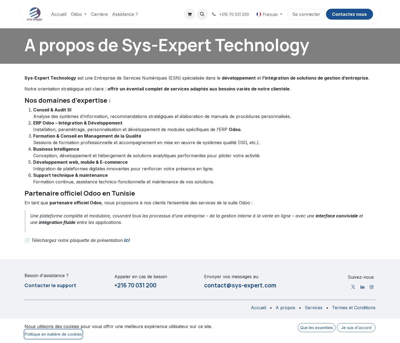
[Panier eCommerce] (189, 14)
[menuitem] (59, 14)
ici (127, 240)
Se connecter (306, 14)
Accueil (258, 307)
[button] (202, 14)
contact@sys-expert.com (240, 285)
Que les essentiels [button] (316, 327)
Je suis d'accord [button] (356, 327)
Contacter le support (50, 285)
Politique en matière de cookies (53, 334)
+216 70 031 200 (135, 285)
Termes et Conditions (354, 307)
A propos (285, 307)
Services (313, 307)
